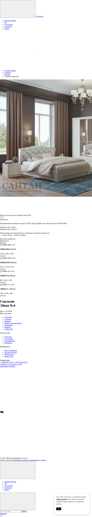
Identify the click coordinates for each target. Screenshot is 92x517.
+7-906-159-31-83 (6, 362)
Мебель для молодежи (12, 323)
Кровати (7, 321)
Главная (7, 72)
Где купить (8, 339)
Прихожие (8, 325)
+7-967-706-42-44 (20, 362)
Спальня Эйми (10, 70)
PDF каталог (9, 354)
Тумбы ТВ (8, 329)
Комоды (7, 327)
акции (6, 28)
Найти (24, 511)
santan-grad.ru (62, 499)
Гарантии (8, 337)
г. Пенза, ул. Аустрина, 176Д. (11, 364)
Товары (7, 75)
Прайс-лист (8, 356)
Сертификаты (9, 341)
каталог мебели (10, 20)
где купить (8, 24)
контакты (8, 26)
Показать (3, 514)
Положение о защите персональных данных (29, 460)
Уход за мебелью (10, 350)
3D (5, 22)
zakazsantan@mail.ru (7, 366)
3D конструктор (10, 352)
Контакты (8, 343)
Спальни (7, 319)
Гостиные (8, 317)
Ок (58, 509)
